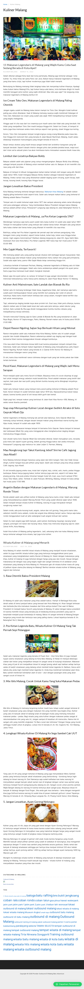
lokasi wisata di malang (68, 908)
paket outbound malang (47, 922)
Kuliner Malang (10, 72)
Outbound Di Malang (8, 879)
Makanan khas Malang (54, 192)
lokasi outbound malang (41, 908)
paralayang (22, 925)
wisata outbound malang (33, 949)
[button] (67, 984)
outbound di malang (45, 916)
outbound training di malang (25, 922)
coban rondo (26, 900)
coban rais (10, 900)
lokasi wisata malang (13, 912)
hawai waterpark (69, 900)
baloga (31, 895)
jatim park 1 (18, 904)
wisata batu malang (26, 939)
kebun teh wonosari (57, 904)
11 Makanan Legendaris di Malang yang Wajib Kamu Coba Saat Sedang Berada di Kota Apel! (39, 66)
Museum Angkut (33, 912)
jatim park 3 (41, 904)
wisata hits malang (27, 944)
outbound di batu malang (16, 917)
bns (55, 895)
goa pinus (55, 900)
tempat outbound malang (25, 930)
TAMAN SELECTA (45, 926)
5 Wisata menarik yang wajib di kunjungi (14, 896)
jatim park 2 (30, 904)
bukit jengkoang (68, 895)
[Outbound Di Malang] (4, 882)
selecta (32, 926)
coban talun (42, 900)
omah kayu (45, 912)
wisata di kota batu (51, 939)
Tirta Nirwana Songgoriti (35, 934)
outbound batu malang (62, 912)
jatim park (7, 904)
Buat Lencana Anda (8, 884)
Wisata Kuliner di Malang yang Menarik (26, 542)
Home (5, 4)
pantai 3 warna (64, 922)
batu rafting (44, 895)
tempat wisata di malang (55, 930)
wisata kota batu (52, 944)
